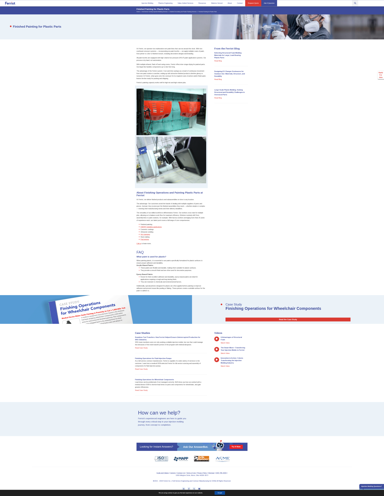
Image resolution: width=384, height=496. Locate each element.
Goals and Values (162, 473)
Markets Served (216, 3)
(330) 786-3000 (221, 473)
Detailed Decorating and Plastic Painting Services (183, 11)
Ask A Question (269, 3)
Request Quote (253, 3)
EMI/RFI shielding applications (151, 227)
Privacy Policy (202, 473)
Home (138, 11)
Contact (240, 3)
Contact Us (181, 473)
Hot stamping (145, 234)
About (230, 3)
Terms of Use (191, 473)
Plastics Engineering (165, 3)
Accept (220, 493)
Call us (138, 243)
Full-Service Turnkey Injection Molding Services (155, 11)
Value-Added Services (185, 3)
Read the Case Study (288, 319)
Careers (173, 473)
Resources (202, 3)
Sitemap (211, 473)
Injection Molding (147, 3)
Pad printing (144, 239)
